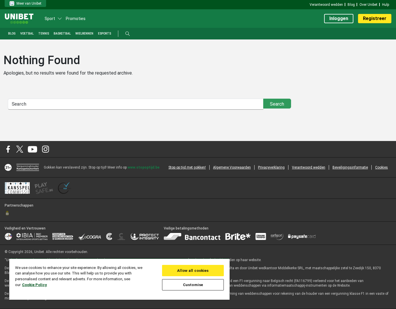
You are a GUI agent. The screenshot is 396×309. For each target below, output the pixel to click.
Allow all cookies (192, 270)
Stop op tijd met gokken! (187, 167)
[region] (119, 279)
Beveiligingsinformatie (350, 167)
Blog (351, 4)
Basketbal (62, 33)
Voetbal (27, 33)
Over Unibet (368, 4)
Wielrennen (84, 33)
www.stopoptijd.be (143, 167)
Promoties (76, 18)
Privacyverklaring (271, 167)
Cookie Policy (34, 285)
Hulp (385, 4)
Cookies (381, 167)
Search (277, 104)
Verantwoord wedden (326, 4)
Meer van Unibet (29, 3)
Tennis (43, 33)
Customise (193, 285)
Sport (50, 18)
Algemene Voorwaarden (232, 167)
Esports (104, 33)
